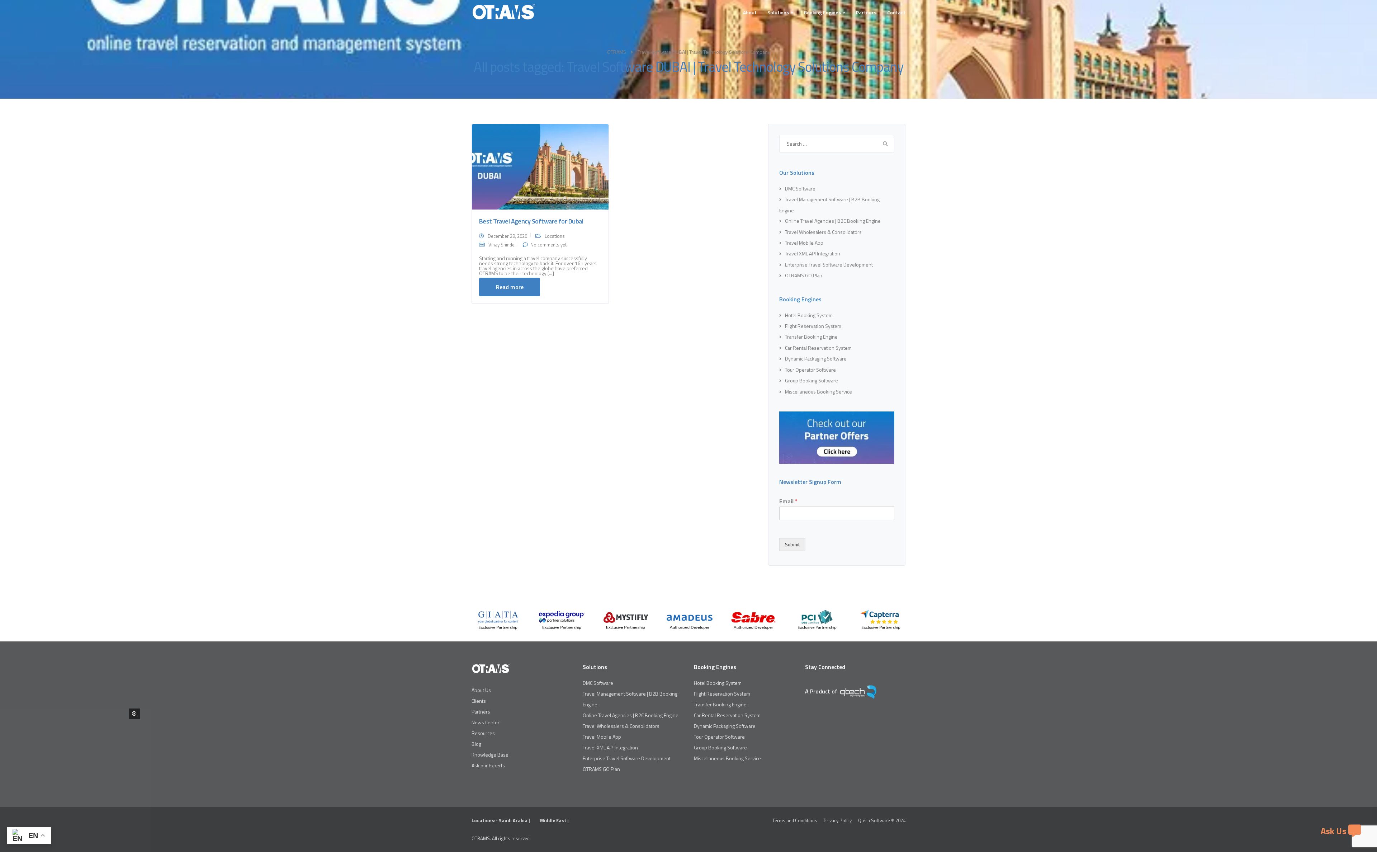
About (750, 12)
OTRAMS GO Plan (803, 275)
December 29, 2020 (507, 236)
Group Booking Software (811, 380)
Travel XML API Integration (812, 253)
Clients (479, 701)
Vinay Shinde (501, 244)
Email (788, 501)
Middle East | (554, 820)
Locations (555, 236)
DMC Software (800, 188)
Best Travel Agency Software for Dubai (531, 221)
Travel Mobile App (804, 242)
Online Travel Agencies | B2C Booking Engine (833, 221)
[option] (498, 620)
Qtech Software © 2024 (881, 820)
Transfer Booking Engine (811, 336)
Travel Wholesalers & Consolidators (823, 232)
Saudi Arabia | (515, 820)
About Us (481, 690)
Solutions (778, 12)
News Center (486, 722)
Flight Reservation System (813, 326)
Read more (510, 287)
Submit (792, 544)
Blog (476, 744)
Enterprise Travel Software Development (829, 264)
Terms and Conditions (794, 820)
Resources (483, 733)
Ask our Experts (488, 765)
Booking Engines (822, 12)
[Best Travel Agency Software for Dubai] (540, 166)
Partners (866, 12)
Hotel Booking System (809, 315)
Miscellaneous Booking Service (818, 391)
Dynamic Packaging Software (816, 358)
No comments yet (548, 244)
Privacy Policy (838, 820)
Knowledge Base (490, 754)
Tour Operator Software (810, 369)
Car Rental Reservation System (818, 348)
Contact (896, 12)
